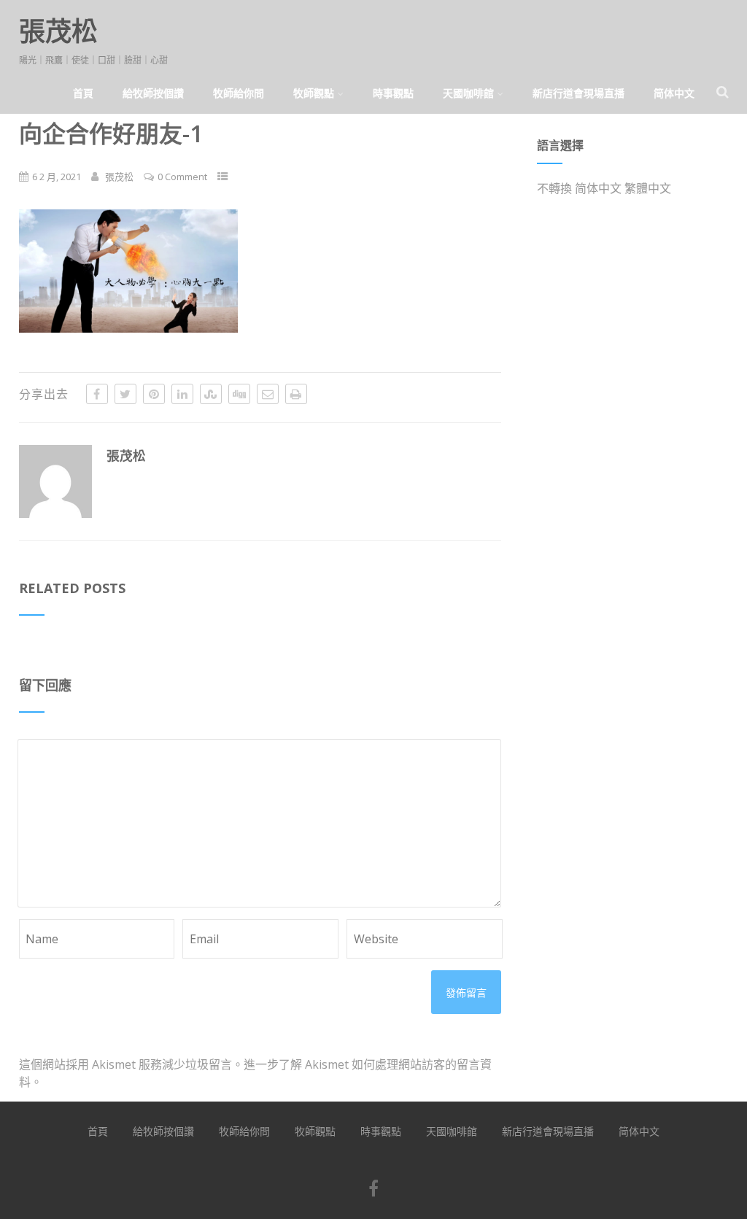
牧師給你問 (238, 93)
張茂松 (58, 31)
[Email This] (268, 394)
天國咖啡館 (468, 93)
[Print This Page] (296, 394)
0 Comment (182, 176)
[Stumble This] (211, 394)
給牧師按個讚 (153, 93)
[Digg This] (239, 394)
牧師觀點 (313, 93)
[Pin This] (154, 394)
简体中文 (674, 93)
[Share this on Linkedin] (182, 394)
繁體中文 (647, 188)
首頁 (83, 93)
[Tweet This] (125, 394)
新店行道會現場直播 (578, 93)
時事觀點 (393, 93)
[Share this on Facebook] (97, 394)
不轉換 (554, 188)
